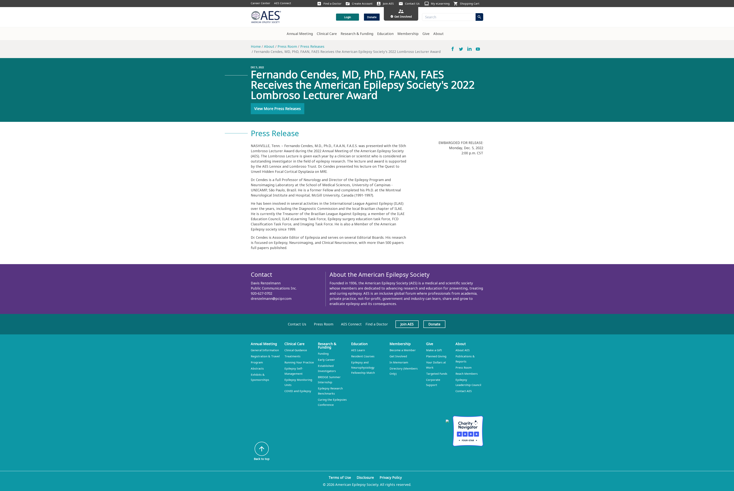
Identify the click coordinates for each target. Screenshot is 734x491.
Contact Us (412, 3)
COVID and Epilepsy (297, 391)
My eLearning (440, 3)
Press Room (287, 46)
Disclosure (365, 477)
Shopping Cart (469, 3)
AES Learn (358, 350)
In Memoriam (399, 362)
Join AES (388, 3)
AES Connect (282, 3)
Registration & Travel (265, 356)
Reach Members (467, 373)
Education (385, 33)
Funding (323, 353)
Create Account (362, 3)
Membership (408, 33)
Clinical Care (327, 33)
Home (256, 46)
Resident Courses (362, 356)
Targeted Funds (436, 373)
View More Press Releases (277, 108)
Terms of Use (340, 477)
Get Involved (398, 356)
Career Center (260, 3)
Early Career (326, 360)
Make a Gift (434, 350)
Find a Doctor (332, 3)
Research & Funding (357, 33)
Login (347, 17)
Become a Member (403, 350)
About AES (463, 350)
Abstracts (257, 368)
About (438, 33)
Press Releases (312, 46)
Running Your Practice (299, 362)
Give (426, 33)
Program (257, 362)
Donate (372, 17)
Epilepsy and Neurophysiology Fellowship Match (363, 367)
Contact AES (464, 391)
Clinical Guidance (295, 350)
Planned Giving (436, 356)
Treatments (292, 356)
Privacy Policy (391, 477)
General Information (265, 350)
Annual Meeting (300, 33)
